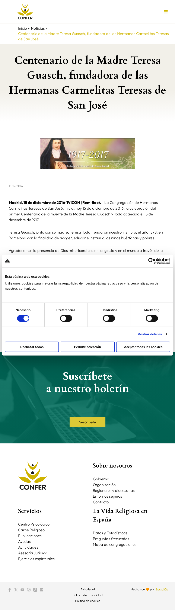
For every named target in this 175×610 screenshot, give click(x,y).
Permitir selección (87, 347)
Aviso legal (87, 589)
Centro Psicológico (34, 524)
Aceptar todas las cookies (143, 347)
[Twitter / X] (16, 590)
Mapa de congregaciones (114, 544)
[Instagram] (29, 590)
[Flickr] (42, 590)
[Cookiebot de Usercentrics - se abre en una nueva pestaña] (151, 261)
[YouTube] (22, 590)
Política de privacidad (88, 595)
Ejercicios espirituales (36, 558)
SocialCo (162, 589)
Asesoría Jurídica (32, 552)
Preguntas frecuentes (111, 538)
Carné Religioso (31, 529)
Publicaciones (30, 535)
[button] (87, 422)
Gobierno (101, 478)
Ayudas (24, 541)
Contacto (101, 502)
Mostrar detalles (149, 334)
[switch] (66, 318)
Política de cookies (87, 601)
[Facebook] (10, 590)
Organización (104, 484)
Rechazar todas (32, 347)
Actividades (28, 547)
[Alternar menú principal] (166, 12)
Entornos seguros (107, 496)
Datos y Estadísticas (110, 532)
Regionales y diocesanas (114, 490)
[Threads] (35, 590)
